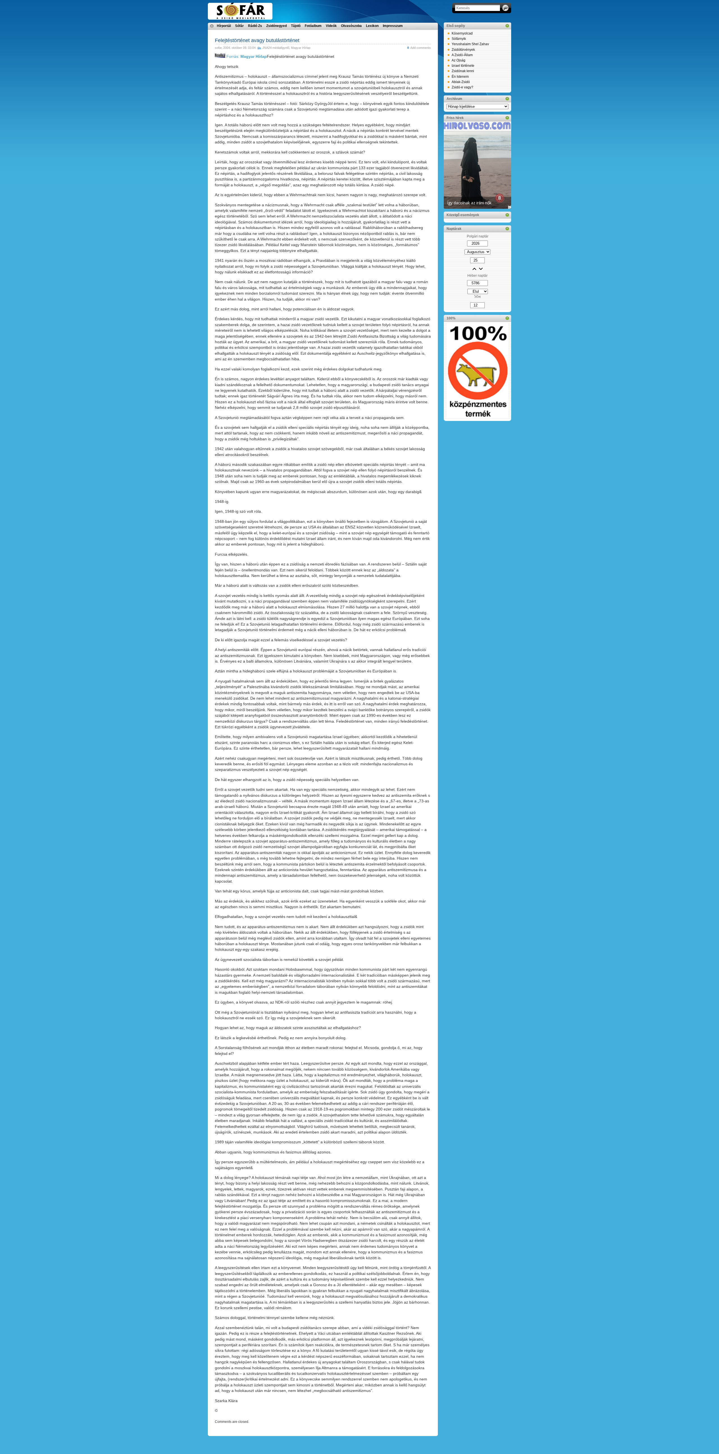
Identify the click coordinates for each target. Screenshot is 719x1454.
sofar (218, 47)
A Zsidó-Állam (462, 55)
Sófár (239, 26)
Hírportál (224, 26)
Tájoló (296, 26)
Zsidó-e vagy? (462, 87)
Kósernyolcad (462, 33)
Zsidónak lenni (463, 71)
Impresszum (393, 26)
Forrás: (246, 56)
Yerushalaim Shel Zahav (470, 44)
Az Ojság (458, 60)
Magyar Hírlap (300, 47)
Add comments (420, 47)
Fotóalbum (313, 26)
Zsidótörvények (463, 50)
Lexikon (372, 26)
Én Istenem (460, 77)
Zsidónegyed (276, 26)
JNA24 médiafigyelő (275, 47)
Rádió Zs (255, 26)
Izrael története (463, 66)
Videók (331, 26)
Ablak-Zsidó (461, 82)
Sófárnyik (459, 39)
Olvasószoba (351, 26)
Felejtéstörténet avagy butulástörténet (257, 40)
